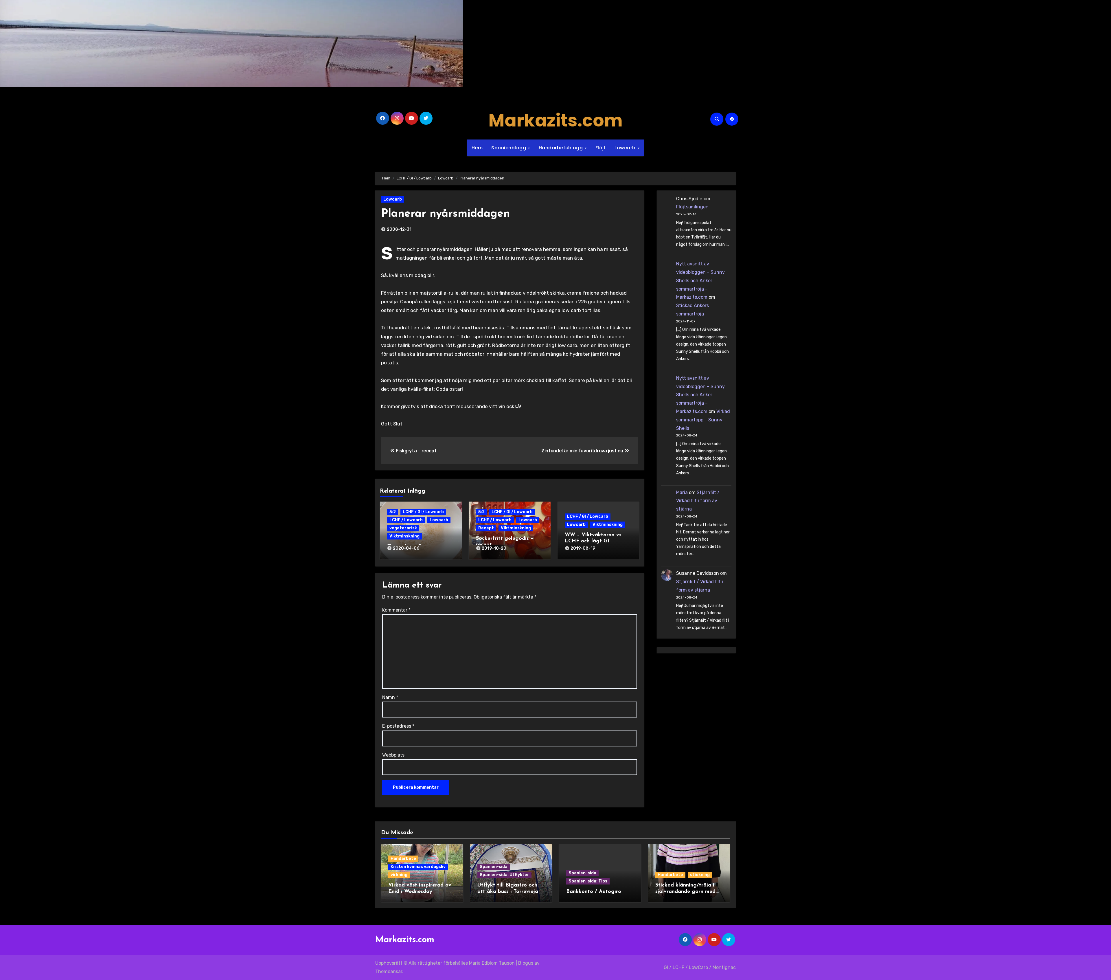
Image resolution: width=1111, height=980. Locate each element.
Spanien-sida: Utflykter (504, 874)
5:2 (392, 511)
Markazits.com (555, 120)
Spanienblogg (509, 147)
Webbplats (393, 755)
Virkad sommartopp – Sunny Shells (703, 420)
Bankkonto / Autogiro (593, 891)
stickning (700, 874)
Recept (486, 528)
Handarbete (403, 858)
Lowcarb (626, 147)
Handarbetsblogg (561, 147)
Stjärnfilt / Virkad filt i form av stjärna (698, 501)
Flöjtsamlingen (692, 207)
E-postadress (398, 726)
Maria (682, 492)
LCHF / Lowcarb (406, 519)
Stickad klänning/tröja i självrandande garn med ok (685, 891)
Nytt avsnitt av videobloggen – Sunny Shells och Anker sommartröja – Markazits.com (700, 280)
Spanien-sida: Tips (588, 881)
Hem (477, 147)
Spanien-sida (493, 866)
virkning (399, 874)
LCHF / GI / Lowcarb (423, 511)
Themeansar (388, 971)
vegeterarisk (403, 528)
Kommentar (396, 610)
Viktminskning (404, 536)
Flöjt (600, 147)
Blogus (525, 963)
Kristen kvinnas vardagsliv (418, 866)
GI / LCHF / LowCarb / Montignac (700, 967)
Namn (390, 697)
